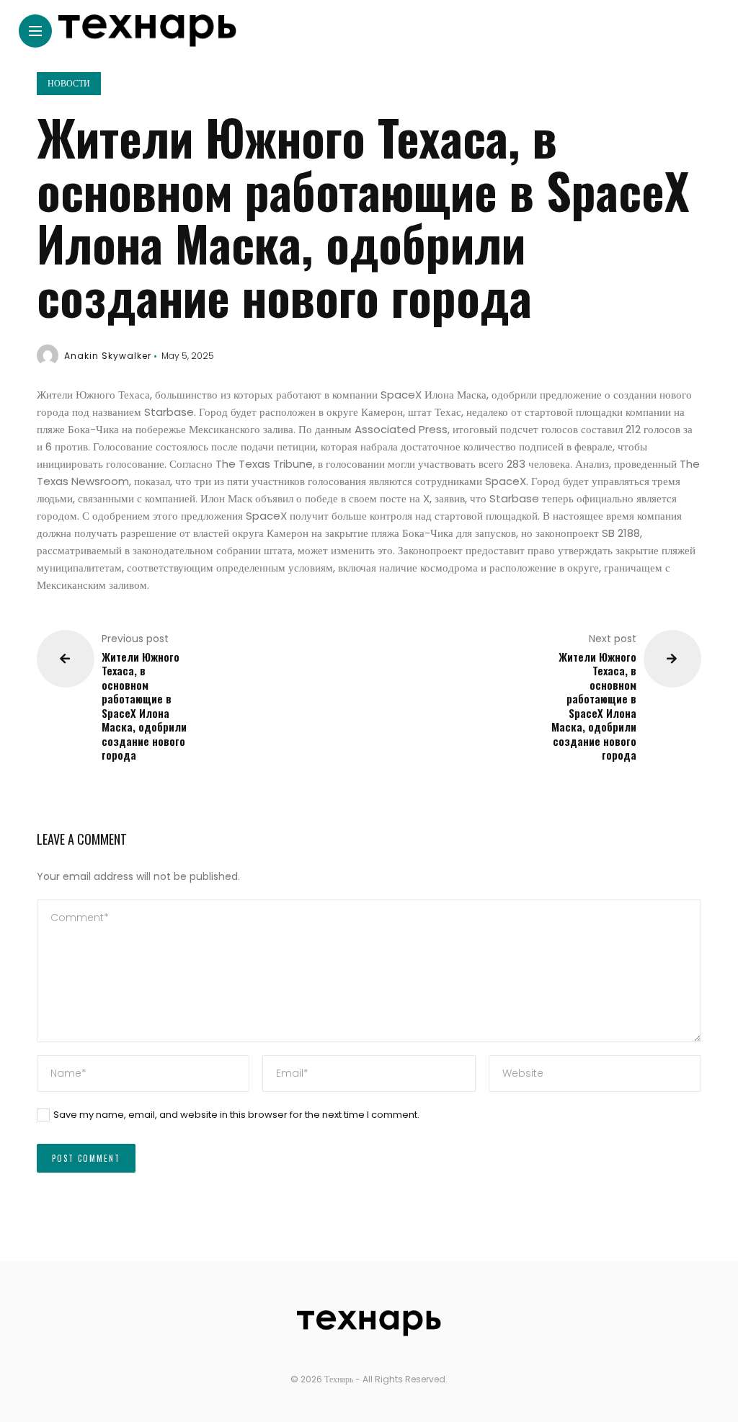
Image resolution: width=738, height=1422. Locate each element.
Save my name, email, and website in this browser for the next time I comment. (236, 1114)
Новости (69, 83)
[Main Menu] (35, 31)
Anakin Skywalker (107, 356)
